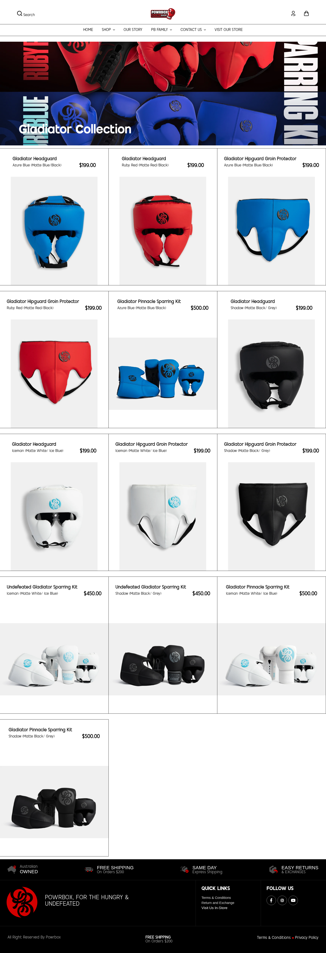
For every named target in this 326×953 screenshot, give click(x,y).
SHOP (107, 30)
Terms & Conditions (216, 898)
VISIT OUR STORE (229, 30)
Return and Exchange (217, 903)
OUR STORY (133, 30)
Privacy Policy (306, 938)
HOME (88, 30)
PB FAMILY (160, 30)
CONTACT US (192, 30)
